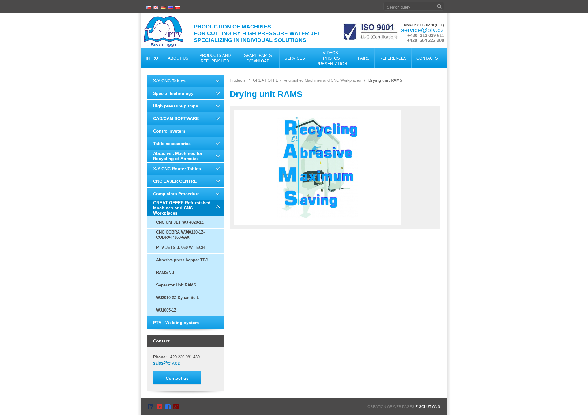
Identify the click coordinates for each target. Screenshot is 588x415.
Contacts (427, 58)
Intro (152, 58)
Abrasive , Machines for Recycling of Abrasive (177, 156)
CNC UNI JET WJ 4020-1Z (180, 222)
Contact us (177, 378)
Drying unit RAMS (385, 80)
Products (238, 80)
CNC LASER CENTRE (175, 181)
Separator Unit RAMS (176, 285)
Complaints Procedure (176, 193)
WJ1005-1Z (166, 310)
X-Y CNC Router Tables (177, 168)
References (393, 58)
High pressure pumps (175, 105)
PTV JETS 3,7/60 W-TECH (180, 247)
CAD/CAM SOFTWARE (176, 118)
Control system (169, 131)
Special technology (173, 93)
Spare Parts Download (258, 58)
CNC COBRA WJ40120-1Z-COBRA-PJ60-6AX (180, 235)
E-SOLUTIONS (427, 407)
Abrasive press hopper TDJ (182, 260)
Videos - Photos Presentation (331, 58)
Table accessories (172, 143)
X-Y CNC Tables (169, 80)
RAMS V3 (165, 272)
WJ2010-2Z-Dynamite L (177, 297)
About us (178, 58)
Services (295, 58)
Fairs (364, 58)
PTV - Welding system (176, 322)
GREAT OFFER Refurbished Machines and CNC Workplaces (182, 207)
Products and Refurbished (215, 58)
